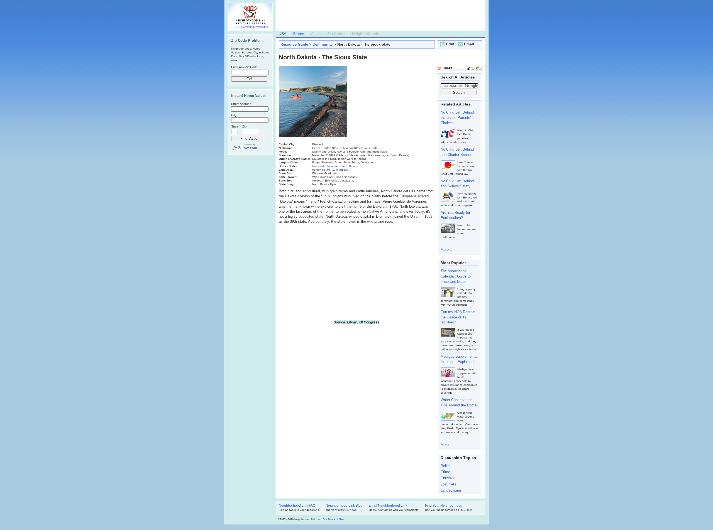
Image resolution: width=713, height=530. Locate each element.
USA (282, 33)
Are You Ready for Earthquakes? (455, 215)
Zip (244, 126)
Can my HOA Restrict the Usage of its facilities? (458, 317)
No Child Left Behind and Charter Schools (457, 152)
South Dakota (349, 166)
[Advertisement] (379, 15)
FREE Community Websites (250, 26)
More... (446, 249)
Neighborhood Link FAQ (297, 505)
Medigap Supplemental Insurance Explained (459, 359)
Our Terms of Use (333, 519)
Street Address (241, 103)
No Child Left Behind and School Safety (457, 183)
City (233, 115)
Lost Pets (448, 484)
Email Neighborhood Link (387, 505)
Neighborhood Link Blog (344, 505)
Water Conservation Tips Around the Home (459, 402)
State (234, 126)
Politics (447, 466)
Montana (333, 166)
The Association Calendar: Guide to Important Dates (456, 276)
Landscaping (451, 490)
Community (322, 44)
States (298, 33)
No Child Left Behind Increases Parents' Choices (457, 117)
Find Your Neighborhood (443, 505)
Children (447, 478)
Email (469, 44)
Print (450, 44)
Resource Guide (294, 44)
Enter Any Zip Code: (244, 67)
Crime (445, 472)
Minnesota (319, 166)
